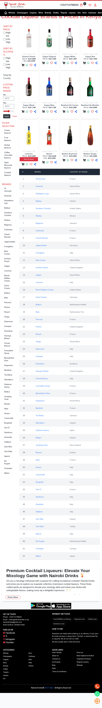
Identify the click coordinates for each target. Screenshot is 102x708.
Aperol (7, 456)
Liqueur (5, 675)
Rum (30, 653)
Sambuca (8, 432)
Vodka (5, 669)
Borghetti (8, 423)
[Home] (5, 12)
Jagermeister (9, 242)
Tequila (5, 672)
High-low (8, 34)
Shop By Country (83, 662)
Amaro (7, 413)
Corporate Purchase (84, 659)
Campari (7, 326)
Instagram (10, 639)
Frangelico (8, 246)
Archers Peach (42, 268)
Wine (5, 663)
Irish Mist (8, 447)
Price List (80, 652)
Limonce (7, 271)
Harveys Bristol (42, 371)
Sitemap (79, 665)
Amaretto (8, 437)
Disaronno (8, 321)
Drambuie (8, 331)
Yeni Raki (8, 451)
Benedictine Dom (43, 393)
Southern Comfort (43, 208)
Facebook (10, 633)
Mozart (7, 404)
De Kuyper (40, 541)
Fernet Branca (42, 378)
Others (31, 666)
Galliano (7, 442)
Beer (30, 659)
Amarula (7, 196)
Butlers (7, 293)
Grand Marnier (42, 238)
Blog (53, 665)
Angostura (8, 365)
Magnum (8, 225)
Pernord (7, 302)
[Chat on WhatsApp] (97, 693)
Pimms (7, 307)
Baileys (7, 208)
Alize (6, 409)
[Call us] (97, 686)
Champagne (7, 656)
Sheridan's (8, 379)
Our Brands (56, 662)
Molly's (7, 392)
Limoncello (8, 418)
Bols (6, 298)
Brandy (5, 666)
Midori (6, 473)
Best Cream (41, 260)
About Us (55, 656)
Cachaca (32, 656)
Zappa (7, 266)
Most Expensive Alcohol (85, 656)
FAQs (54, 668)
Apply (6, 116)
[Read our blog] (97, 701)
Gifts (30, 663)
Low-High (8, 40)
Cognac (6, 659)
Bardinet (7, 370)
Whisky (5, 653)
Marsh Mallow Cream (7, 278)
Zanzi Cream (41, 297)
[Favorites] (90, 5)
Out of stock (29, 159)
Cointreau (8, 229)
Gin (4, 678)
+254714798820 (69, 4)
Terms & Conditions (59, 671)
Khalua (7, 220)
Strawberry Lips (42, 194)
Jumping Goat (42, 445)
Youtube (9, 642)
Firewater (8, 468)
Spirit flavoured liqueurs (8, 165)
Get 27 (7, 428)
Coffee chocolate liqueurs (8, 155)
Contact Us (56, 659)
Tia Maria (8, 375)
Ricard (7, 312)
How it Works (57, 652)
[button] (11, 12)
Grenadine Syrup (43, 386)
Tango (6, 317)
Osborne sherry (42, 430)
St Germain (40, 179)
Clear (14, 116)
